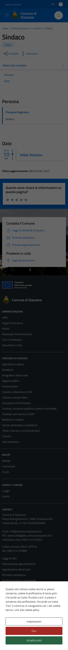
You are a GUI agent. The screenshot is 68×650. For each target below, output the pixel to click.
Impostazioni (34, 621)
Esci (34, 631)
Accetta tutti (34, 640)
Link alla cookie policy (26, 610)
